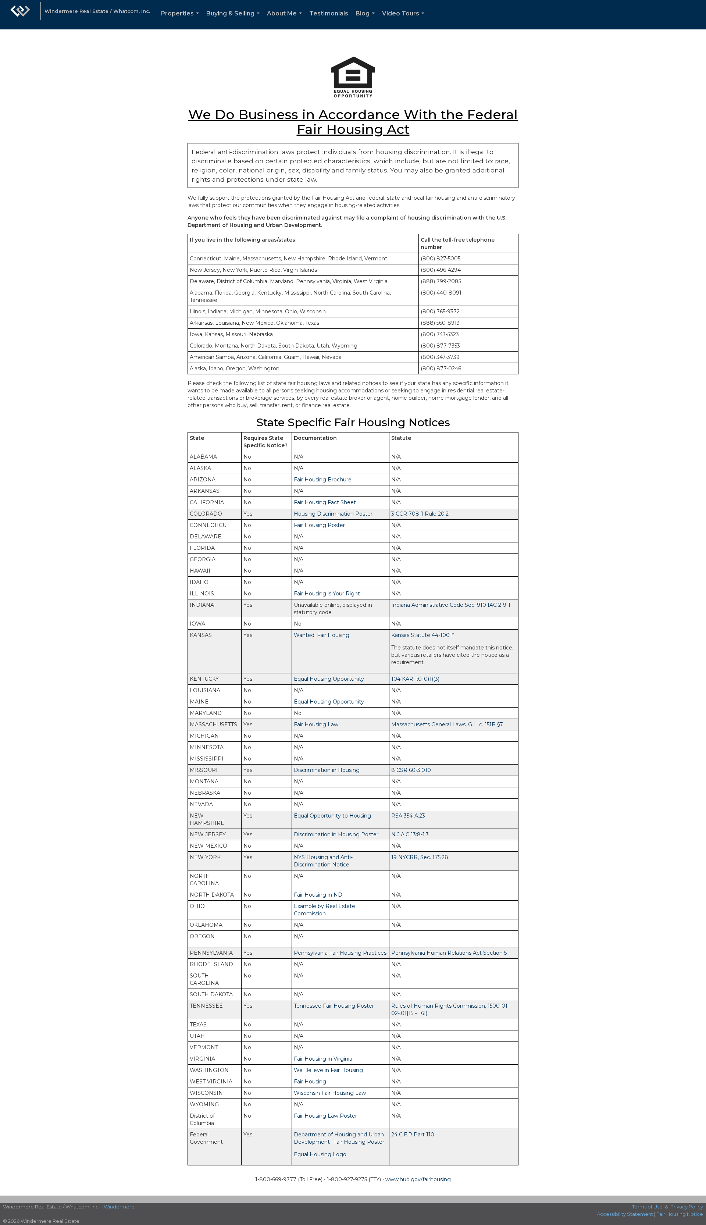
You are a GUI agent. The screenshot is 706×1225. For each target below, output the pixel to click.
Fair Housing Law (316, 724)
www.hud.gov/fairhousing (418, 1179)
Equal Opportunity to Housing (332, 815)
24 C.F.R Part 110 (412, 1134)
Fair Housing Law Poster (325, 1115)
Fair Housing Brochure (323, 479)
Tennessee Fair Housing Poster (334, 1006)
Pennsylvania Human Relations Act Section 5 (449, 953)
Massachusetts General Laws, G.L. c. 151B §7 (447, 724)
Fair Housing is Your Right (327, 593)
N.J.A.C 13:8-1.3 (410, 834)
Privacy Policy (686, 1207)
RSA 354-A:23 (408, 815)
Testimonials (328, 13)
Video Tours (404, 19)
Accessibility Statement (625, 1214)
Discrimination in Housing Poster (336, 834)
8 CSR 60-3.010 (411, 770)
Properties (181, 19)
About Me (286, 19)
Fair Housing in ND (318, 894)
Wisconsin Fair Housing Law (330, 1093)
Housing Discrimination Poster (333, 513)
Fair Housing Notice (679, 1214)
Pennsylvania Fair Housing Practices (340, 953)
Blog (367, 19)
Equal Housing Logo (320, 1154)
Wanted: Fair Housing (321, 635)
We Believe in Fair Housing (328, 1070)
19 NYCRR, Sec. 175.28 (419, 857)
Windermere (119, 1207)
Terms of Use (647, 1207)
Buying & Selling (234, 19)
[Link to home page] (20, 14)
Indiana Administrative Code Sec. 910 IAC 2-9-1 (450, 605)
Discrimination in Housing (327, 770)
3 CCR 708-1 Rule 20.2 (420, 513)
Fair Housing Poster (319, 525)
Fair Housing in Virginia (323, 1058)
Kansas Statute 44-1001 (421, 635)
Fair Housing (310, 1081)
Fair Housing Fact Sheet (325, 502)
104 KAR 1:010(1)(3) (415, 679)
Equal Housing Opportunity (329, 679)
